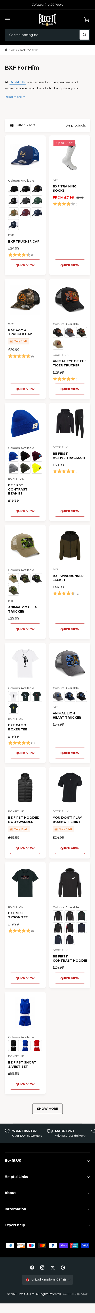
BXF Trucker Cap (24, 241)
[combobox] (47, 35)
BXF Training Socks (64, 188)
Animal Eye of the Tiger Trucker (69, 363)
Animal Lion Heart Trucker (67, 715)
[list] (47, 1133)
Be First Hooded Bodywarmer (24, 820)
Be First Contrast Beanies (18, 489)
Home (13, 49)
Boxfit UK (18, 82)
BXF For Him (29, 49)
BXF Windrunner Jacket (68, 578)
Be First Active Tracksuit (69, 456)
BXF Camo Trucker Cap (20, 332)
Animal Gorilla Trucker (22, 609)
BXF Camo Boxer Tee (17, 727)
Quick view (25, 265)
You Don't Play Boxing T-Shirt (67, 820)
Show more (47, 1108)
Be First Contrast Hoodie (70, 958)
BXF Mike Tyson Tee (18, 915)
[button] (7, 19)
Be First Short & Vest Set (22, 1064)
